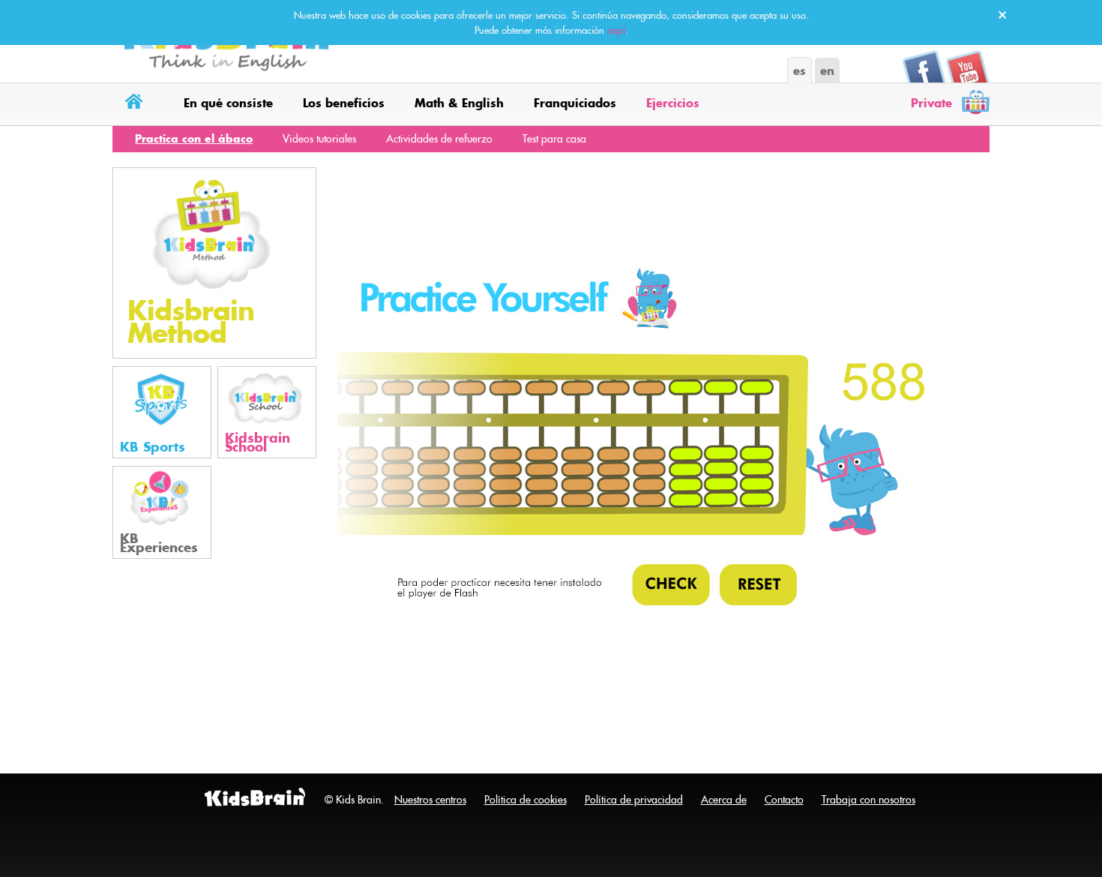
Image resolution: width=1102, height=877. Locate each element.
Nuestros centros (430, 799)
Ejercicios (672, 102)
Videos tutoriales (319, 139)
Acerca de (724, 799)
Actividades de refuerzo (439, 139)
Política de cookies (525, 799)
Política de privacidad (634, 799)
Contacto (784, 799)
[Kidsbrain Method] (214, 262)
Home (136, 104)
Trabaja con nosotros (868, 799)
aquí (616, 30)
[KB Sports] (161, 411)
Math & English (459, 102)
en (827, 70)
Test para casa (554, 139)
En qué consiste (228, 102)
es (799, 70)
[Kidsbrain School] (266, 411)
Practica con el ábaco (194, 138)
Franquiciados (575, 102)
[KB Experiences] (161, 511)
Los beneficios (344, 102)
